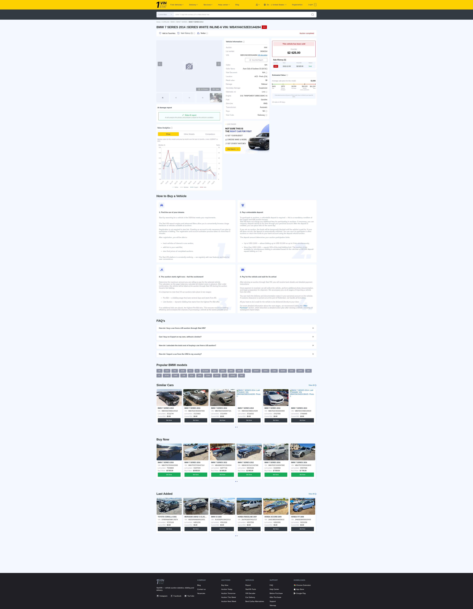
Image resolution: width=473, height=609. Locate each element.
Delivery (192, 5)
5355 (291, 371)
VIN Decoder (250, 593)
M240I (283, 371)
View (217, 89)
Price (168, 134)
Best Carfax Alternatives (254, 601)
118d (274, 371)
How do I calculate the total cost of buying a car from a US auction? (187, 345)
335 (308, 371)
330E (223, 371)
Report (248, 585)
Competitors (210, 134)
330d (239, 371)
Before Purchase (276, 593)
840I (199, 375)
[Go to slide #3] (189, 97)
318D (175, 375)
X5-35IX (205, 371)
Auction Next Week (228, 601)
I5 (197, 371)
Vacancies (201, 593)
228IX (208, 375)
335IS (265, 371)
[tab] (235, 481)
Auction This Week (228, 597)
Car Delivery (250, 597)
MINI (231, 371)
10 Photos (204, 89)
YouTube (190, 596)
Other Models (189, 134)
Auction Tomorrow (228, 593)
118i (183, 375)
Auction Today (226, 589)
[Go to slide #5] (216, 97)
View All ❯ (313, 385)
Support (273, 601)
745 (174, 371)
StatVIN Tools (250, 589)
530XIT (256, 371)
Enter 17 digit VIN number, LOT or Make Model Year (192, 14)
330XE (232, 375)
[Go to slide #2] (176, 97)
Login (310, 5)
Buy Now (224, 585)
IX (159, 375)
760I (241, 375)
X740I (167, 375)
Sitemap (273, 605)
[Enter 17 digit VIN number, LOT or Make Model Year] (312, 14)
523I (166, 371)
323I (214, 371)
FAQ (271, 585)
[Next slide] (218, 64)
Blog (237, 5)
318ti (182, 371)
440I (247, 371)
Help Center (274, 589)
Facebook (177, 596)
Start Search (231, 149)
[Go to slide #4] (202, 97)
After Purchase (275, 597)
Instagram (163, 596)
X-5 (190, 371)
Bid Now (169, 420)
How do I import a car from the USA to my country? (180, 354)
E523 (217, 375)
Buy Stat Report (257, 60)
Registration (297, 5)
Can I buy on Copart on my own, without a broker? (180, 337)
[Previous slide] (160, 64)
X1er (191, 375)
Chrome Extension (303, 585)
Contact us (201, 589)
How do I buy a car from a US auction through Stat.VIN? (182, 328)
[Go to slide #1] (162, 97)
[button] (165, 14)
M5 (159, 371)
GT (225, 375)
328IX (300, 371)
